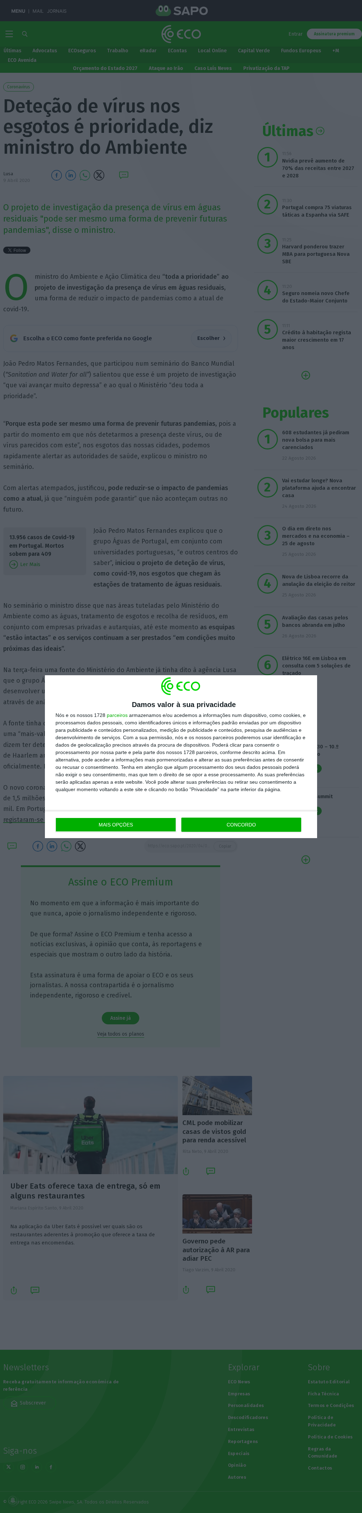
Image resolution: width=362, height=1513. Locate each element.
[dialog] (181, 756)
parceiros (117, 715)
